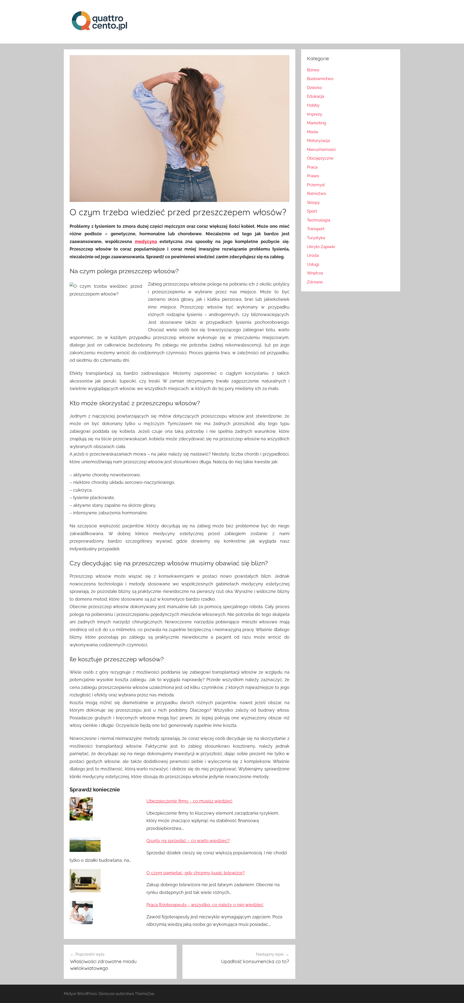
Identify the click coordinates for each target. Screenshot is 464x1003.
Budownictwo (320, 78)
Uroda (313, 255)
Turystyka (316, 237)
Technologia (318, 220)
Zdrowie (315, 282)
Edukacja (315, 96)
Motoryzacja (318, 140)
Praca (312, 167)
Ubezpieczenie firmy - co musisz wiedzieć (189, 801)
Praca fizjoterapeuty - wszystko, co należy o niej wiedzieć (204, 904)
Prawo (313, 175)
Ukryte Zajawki (321, 246)
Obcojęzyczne (320, 158)
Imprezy (314, 114)
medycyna (146, 241)
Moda (312, 131)
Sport (312, 211)
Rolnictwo (316, 193)
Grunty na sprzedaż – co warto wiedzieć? (188, 840)
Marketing (316, 122)
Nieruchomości (321, 149)
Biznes (313, 69)
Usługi (313, 264)
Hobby (313, 105)
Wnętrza (315, 273)
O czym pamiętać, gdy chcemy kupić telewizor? (195, 872)
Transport (316, 228)
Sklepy (313, 202)
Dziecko (314, 87)
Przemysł (316, 184)
